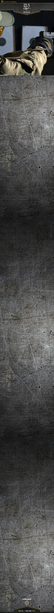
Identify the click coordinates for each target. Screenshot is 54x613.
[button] (2, 1)
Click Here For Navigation (10, 1)
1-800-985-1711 (30, 611)
